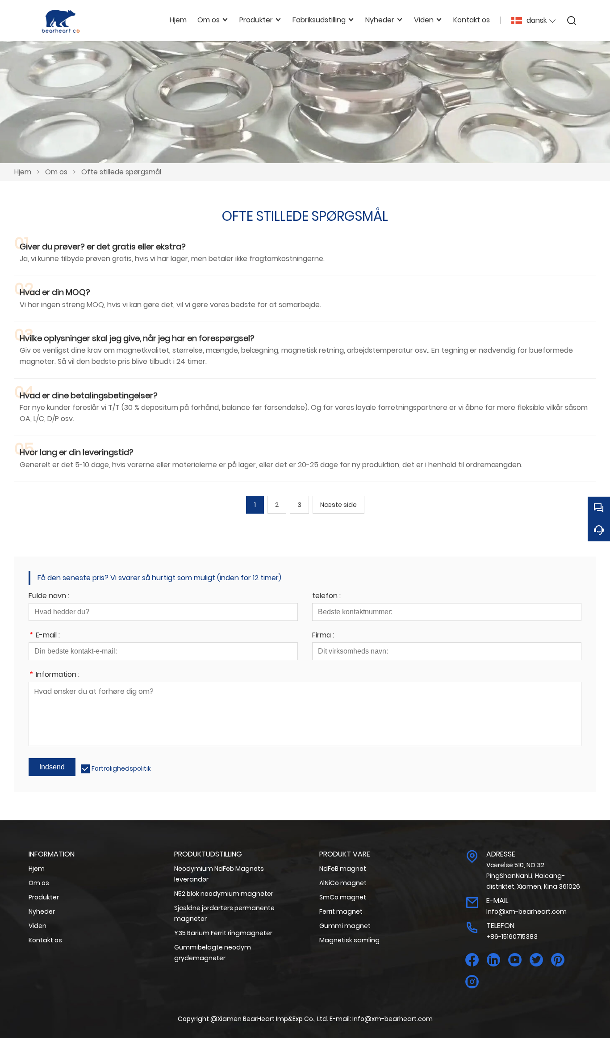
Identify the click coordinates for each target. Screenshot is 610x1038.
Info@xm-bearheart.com (526, 911)
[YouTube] (515, 960)
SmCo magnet (342, 897)
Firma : (323, 636)
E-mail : (44, 636)
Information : (54, 675)
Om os (56, 172)
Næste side (338, 504)
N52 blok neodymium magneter (223, 893)
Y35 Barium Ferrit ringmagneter (223, 932)
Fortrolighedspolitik (121, 768)
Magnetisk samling (349, 940)
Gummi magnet (345, 925)
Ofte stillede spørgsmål (121, 172)
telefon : (326, 596)
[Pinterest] (558, 960)
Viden (37, 925)
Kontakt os (45, 940)
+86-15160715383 (512, 936)
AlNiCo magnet (343, 882)
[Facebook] (472, 960)
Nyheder (42, 911)
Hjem (22, 172)
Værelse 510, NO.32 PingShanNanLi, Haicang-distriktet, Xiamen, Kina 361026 (533, 876)
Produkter (44, 897)
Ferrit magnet (341, 911)
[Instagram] (472, 982)
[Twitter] (536, 960)
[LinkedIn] (493, 960)
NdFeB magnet (342, 868)
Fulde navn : (49, 596)
